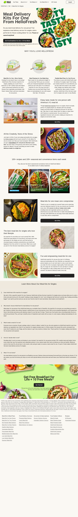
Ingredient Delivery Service (41, 420)
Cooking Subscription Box (57, 429)
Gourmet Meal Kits (7, 440)
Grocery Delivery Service (40, 418)
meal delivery (12, 142)
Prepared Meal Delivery (25, 418)
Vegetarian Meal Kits (7, 429)
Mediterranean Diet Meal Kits (10, 433)
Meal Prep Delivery (24, 422)
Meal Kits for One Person (9, 418)
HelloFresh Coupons (55, 431)
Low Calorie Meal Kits (8, 438)
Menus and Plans (54, 433)
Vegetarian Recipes (70, 420)
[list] (39, 181)
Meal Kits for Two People (9, 420)
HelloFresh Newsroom (56, 425)
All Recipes (68, 418)
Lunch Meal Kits (23, 420)
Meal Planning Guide (55, 420)
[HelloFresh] (7, 2)
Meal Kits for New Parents (9, 425)
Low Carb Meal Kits (7, 436)
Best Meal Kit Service (56, 427)
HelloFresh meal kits (50, 106)
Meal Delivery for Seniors (26, 425)
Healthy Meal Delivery (8, 427)
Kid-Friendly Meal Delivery (9, 422)
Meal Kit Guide (54, 418)
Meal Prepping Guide (55, 422)
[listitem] (13, 74)
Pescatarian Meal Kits (8, 431)
